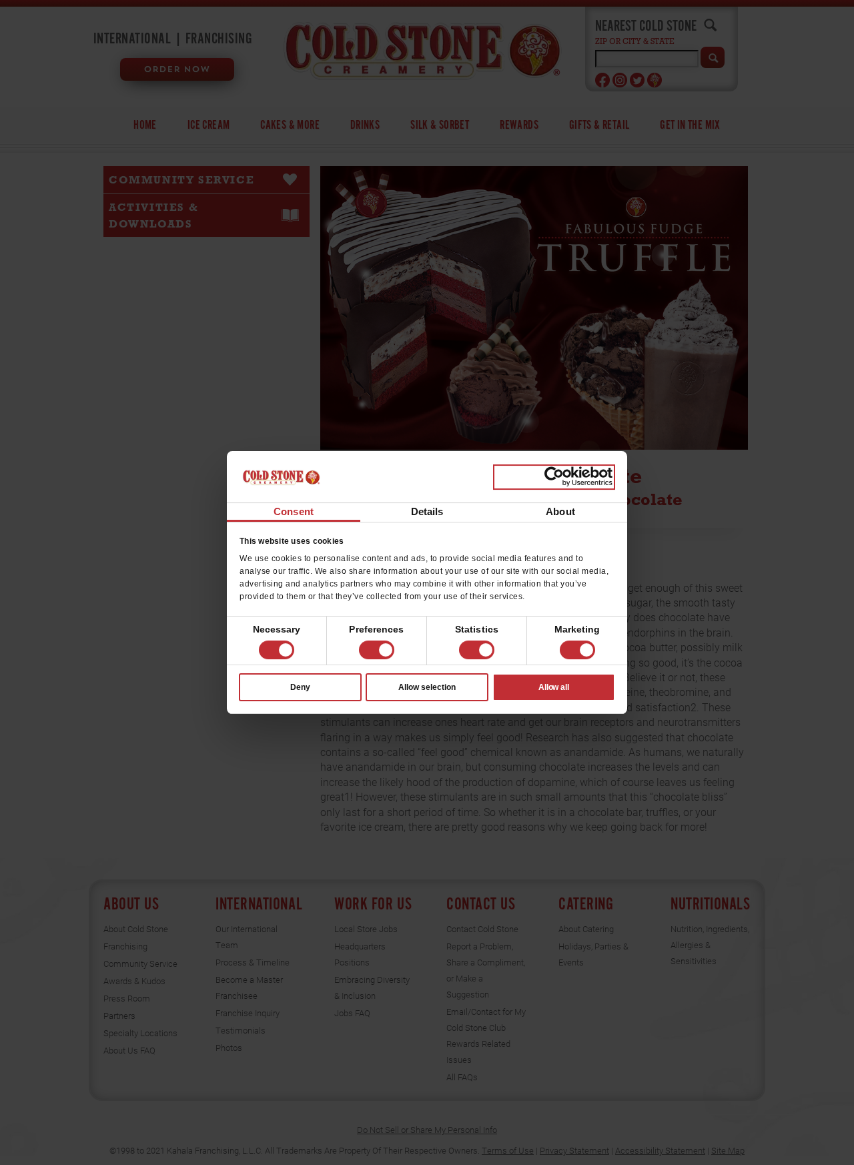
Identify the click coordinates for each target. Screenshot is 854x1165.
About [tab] (560, 511)
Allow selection (427, 687)
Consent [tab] (294, 511)
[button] (376, 650)
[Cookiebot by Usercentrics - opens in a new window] (554, 477)
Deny (300, 687)
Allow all (554, 687)
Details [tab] (427, 511)
